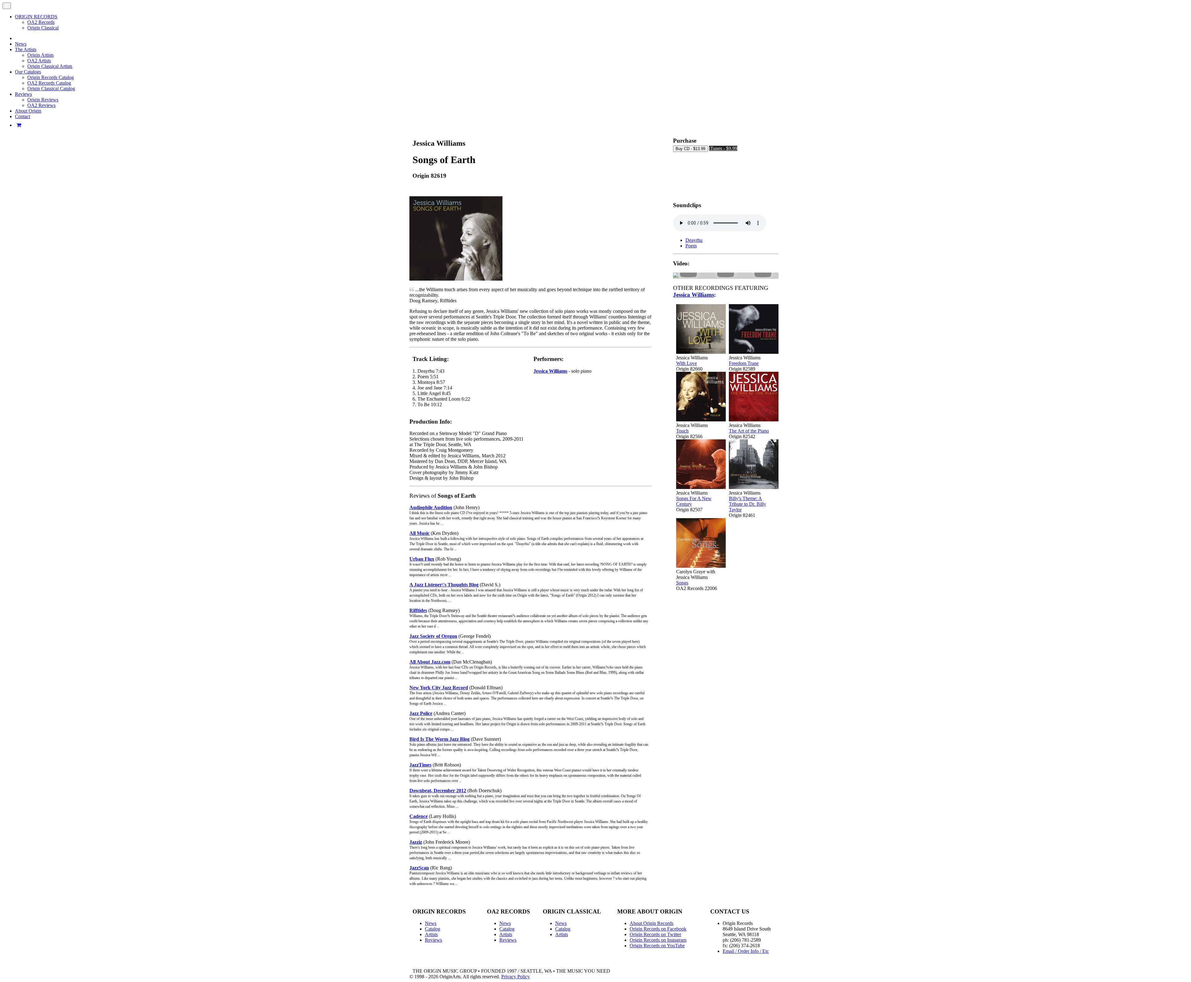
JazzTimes (420, 764)
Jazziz (415, 842)
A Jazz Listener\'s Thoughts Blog (444, 584)
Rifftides (418, 610)
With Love (686, 363)
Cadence (418, 816)
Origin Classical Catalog (51, 88)
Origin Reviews (42, 99)
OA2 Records (41, 22)
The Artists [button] (25, 49)
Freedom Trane (744, 363)
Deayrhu (694, 240)
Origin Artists (40, 55)
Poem (691, 245)
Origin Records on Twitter (655, 934)
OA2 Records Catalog (49, 83)
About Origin (28, 110)
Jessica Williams (550, 371)
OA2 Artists (39, 60)
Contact (22, 116)
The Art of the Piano (749, 430)
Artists (431, 934)
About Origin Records (651, 923)
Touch (682, 430)
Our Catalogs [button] (28, 71)
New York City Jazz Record (438, 687)
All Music (419, 533)
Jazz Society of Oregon (433, 636)
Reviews (433, 940)
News (20, 44)
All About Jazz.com (429, 661)
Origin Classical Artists (49, 66)
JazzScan (419, 867)
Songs (682, 582)
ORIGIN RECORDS (36, 16)
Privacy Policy (515, 976)
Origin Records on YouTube (657, 945)
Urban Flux (421, 559)
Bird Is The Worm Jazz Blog (439, 739)
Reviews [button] (23, 94)
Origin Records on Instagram (658, 940)
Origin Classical (43, 27)
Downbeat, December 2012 (437, 790)
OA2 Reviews (41, 105)
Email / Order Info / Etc (746, 951)
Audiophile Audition (430, 507)
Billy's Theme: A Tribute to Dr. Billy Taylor (747, 504)
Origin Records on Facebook (658, 928)
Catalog (432, 928)
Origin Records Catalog (50, 77)
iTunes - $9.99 (723, 148)
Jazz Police (420, 713)
